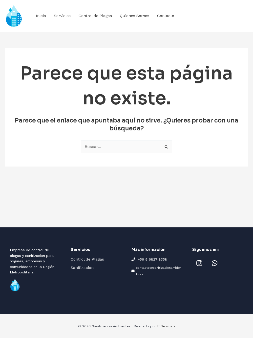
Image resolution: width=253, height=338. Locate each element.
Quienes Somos (134, 15)
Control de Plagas (95, 15)
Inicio (41, 15)
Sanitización (82, 267)
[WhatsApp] (214, 263)
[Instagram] (199, 263)
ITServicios (166, 326)
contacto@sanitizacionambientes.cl (159, 271)
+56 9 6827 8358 (152, 259)
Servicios (62, 15)
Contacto (165, 15)
